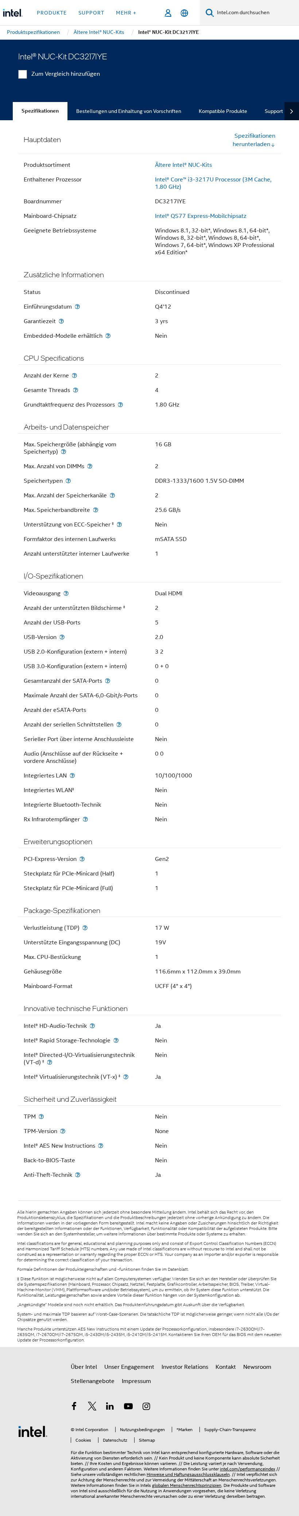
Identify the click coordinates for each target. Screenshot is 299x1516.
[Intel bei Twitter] (92, 1407)
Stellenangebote (92, 1381)
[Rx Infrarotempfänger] (85, 819)
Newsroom (257, 1367)
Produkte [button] (52, 12)
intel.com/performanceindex (247, 1469)
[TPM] (41, 1116)
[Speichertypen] (68, 481)
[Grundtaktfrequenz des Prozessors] (120, 404)
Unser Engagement (129, 1367)
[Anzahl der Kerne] (74, 375)
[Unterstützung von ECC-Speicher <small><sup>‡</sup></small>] (119, 524)
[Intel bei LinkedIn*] (110, 1407)
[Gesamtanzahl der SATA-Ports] (108, 681)
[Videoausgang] (66, 593)
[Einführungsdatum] (77, 306)
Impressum (136, 1381)
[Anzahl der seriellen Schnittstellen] (119, 724)
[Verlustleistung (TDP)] (85, 928)
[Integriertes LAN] (72, 775)
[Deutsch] (184, 13)
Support (274, 111)
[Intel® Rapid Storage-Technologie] (116, 1040)
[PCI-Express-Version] (82, 859)
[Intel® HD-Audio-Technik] (92, 1026)
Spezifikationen (40, 110)
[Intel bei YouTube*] (128, 1407)
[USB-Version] (62, 637)
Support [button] (91, 12)
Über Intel (84, 1367)
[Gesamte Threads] (75, 390)
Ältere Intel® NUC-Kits (183, 165)
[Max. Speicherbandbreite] (96, 510)
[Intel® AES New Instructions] (101, 1146)
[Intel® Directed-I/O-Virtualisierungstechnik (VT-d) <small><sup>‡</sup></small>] (50, 1062)
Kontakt (225, 1367)
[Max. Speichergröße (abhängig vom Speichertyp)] (63, 451)
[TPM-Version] (63, 1131)
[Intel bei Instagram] (146, 1407)
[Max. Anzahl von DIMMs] (90, 466)
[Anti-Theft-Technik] (78, 1175)
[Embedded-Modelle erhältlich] (108, 336)
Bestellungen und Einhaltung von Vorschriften (128, 111)
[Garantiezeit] (61, 321)
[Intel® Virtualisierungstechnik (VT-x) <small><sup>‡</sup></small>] (126, 1077)
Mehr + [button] (126, 12)
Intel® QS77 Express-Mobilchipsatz (200, 216)
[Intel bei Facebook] (74, 1407)
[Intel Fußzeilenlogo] (32, 1431)
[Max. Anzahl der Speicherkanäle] (112, 495)
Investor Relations (185, 1367)
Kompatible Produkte (223, 111)
